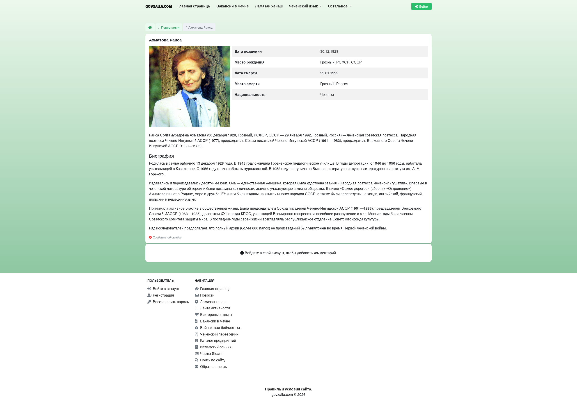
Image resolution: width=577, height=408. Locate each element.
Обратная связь (213, 366)
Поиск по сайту (212, 360)
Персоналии (170, 27)
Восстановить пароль (170, 301)
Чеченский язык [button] (304, 6)
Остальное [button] (338, 6)
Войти (423, 6)
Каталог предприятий (217, 340)
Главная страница (193, 6)
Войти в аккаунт (165, 288)
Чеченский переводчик (218, 334)
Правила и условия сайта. (288, 389)
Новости (206, 295)
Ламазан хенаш (269, 6)
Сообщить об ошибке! (167, 237)
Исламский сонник (215, 346)
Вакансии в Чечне (232, 6)
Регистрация (163, 295)
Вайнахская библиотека (219, 327)
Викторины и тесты (215, 314)
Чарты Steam (210, 353)
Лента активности (214, 308)
